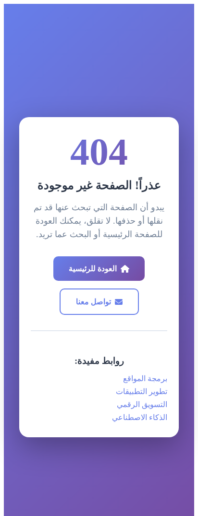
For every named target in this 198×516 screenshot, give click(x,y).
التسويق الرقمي (142, 404)
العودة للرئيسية (93, 268)
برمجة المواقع (145, 378)
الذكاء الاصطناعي (139, 417)
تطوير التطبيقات (141, 391)
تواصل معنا (93, 302)
